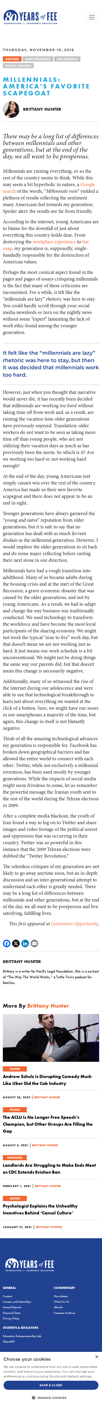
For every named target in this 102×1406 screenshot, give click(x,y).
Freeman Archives (64, 1313)
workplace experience (54, 241)
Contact (7, 1296)
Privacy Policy (11, 1318)
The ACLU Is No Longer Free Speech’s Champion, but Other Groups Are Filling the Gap (48, 1124)
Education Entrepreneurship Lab (22, 1336)
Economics (14, 1157)
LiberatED (9, 1341)
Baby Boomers (38, 59)
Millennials (67, 59)
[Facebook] (6, 943)
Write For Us (61, 1301)
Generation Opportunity (74, 923)
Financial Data (11, 1313)
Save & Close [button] (51, 1385)
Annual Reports (12, 1307)
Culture (12, 59)
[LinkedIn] (25, 943)
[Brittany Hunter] (11, 109)
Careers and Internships (17, 1301)
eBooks (58, 1307)
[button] (51, 1398)
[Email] (34, 943)
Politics (15, 1109)
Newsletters (61, 1296)
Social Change (18, 66)
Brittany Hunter (42, 109)
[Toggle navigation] (91, 17)
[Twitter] (16, 943)
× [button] (96, 1357)
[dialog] (51, 1379)
